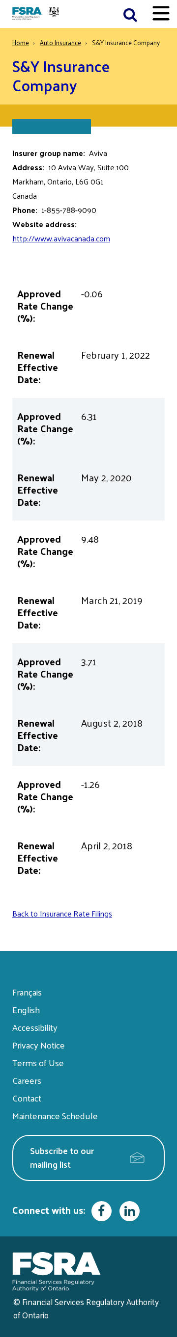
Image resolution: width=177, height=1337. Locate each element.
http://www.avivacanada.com (61, 238)
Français (27, 992)
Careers (26, 1080)
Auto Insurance (60, 42)
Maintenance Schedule (55, 1115)
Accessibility (35, 1027)
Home (20, 42)
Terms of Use (38, 1062)
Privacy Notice (38, 1045)
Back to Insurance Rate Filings (62, 913)
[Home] (36, 14)
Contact (26, 1098)
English (26, 1009)
